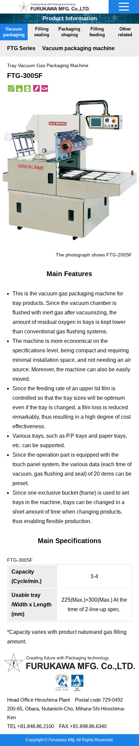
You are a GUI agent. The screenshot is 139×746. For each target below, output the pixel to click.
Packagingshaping (69, 31)
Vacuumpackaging (14, 31)
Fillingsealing (41, 31)
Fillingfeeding (97, 31)
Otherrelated (125, 31)
